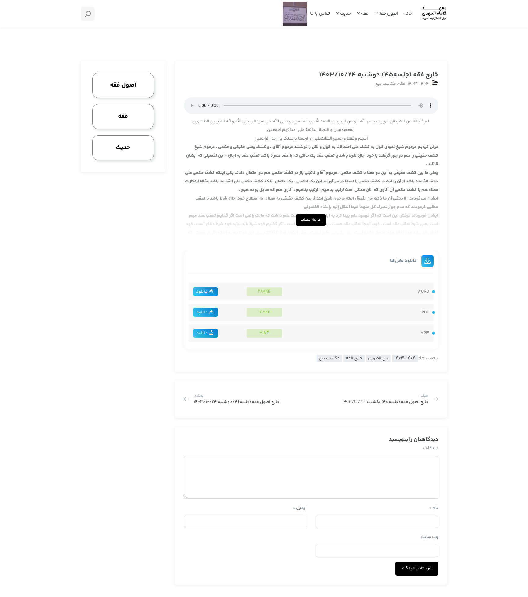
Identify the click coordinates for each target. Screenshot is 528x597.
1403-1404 (418, 83)
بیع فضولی (378, 358)
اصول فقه (387, 13)
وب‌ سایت (429, 537)
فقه (364, 13)
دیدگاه (430, 448)
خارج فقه (354, 358)
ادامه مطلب (310, 219)
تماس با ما (320, 13)
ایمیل (299, 508)
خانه (408, 13)
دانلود (201, 291)
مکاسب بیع (385, 83)
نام (433, 508)
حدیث (345, 13)
